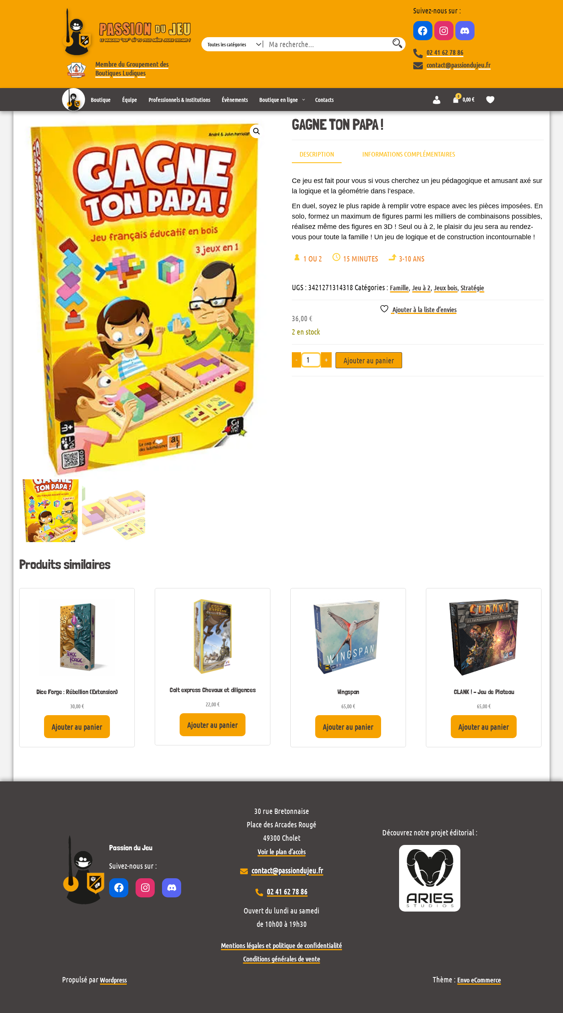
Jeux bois (445, 287)
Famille (399, 287)
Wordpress (113, 979)
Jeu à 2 (421, 287)
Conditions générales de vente (281, 958)
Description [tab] (317, 154)
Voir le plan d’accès (282, 851)
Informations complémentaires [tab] (408, 154)
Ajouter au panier (369, 360)
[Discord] (465, 30)
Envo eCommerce (479, 979)
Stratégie (472, 287)
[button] (256, 131)
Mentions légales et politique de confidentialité (281, 945)
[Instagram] (443, 30)
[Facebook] (422, 30)
